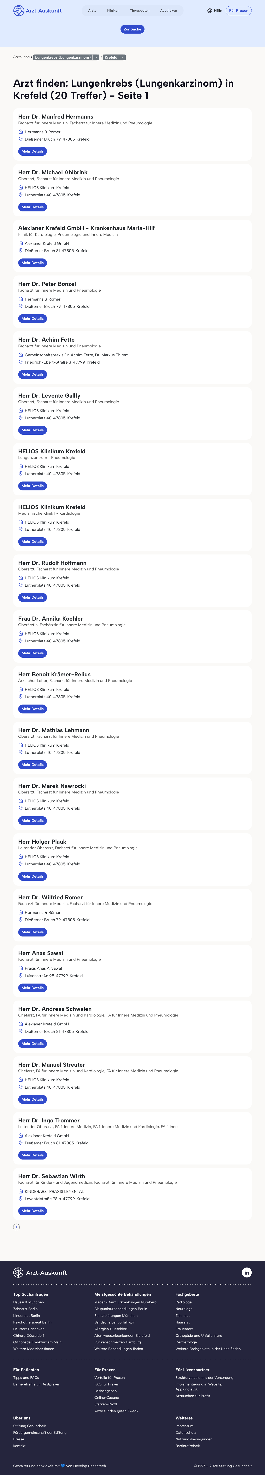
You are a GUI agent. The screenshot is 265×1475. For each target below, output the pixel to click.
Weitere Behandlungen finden (118, 1349)
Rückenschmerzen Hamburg (117, 1342)
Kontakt (19, 1446)
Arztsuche (21, 57)
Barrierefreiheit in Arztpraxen (36, 1384)
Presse (18, 1439)
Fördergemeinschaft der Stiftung (39, 1432)
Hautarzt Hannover (28, 1329)
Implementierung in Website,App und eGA (199, 1386)
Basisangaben (105, 1391)
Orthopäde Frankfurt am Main (37, 1342)
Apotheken (168, 10)
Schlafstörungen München (116, 1316)
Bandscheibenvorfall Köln (114, 1322)
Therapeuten (139, 10)
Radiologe (184, 1302)
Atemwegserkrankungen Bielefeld (122, 1335)
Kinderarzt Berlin (26, 1316)
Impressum (184, 1426)
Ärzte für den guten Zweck (116, 1411)
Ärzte (92, 10)
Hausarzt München (28, 1302)
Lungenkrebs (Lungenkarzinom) (63, 57)
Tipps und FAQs (26, 1378)
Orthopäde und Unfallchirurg (199, 1335)
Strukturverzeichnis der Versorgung (204, 1378)
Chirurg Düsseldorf (28, 1335)
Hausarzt (183, 1322)
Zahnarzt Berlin (25, 1309)
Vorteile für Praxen (109, 1378)
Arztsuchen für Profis (193, 1396)
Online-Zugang (106, 1397)
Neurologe (184, 1309)
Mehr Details (33, 151)
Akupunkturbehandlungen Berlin (120, 1309)
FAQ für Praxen (106, 1384)
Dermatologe (186, 1342)
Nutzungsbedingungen (194, 1439)
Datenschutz (186, 1432)
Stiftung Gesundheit (29, 1426)
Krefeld (111, 57)
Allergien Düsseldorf (111, 1329)
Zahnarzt (183, 1316)
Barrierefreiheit (188, 1446)
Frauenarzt (184, 1329)
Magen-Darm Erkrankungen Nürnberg (125, 1302)
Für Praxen (238, 10)
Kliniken (113, 10)
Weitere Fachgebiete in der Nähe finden (208, 1349)
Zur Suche (132, 29)
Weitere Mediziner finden (33, 1349)
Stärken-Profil (105, 1404)
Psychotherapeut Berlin (32, 1322)
